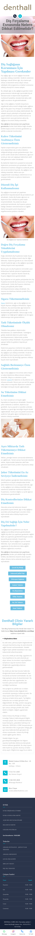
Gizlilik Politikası (10, 829)
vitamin (9, 380)
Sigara (3, 303)
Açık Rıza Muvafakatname (12, 820)
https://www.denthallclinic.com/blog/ (22, 631)
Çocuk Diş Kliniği (9, 859)
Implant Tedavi (8, 863)
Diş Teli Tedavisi (9, 868)
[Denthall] (17, 7)
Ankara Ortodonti (10, 854)
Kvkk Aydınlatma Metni (11, 815)
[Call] (15, 16)
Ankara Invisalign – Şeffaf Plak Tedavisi (15, 848)
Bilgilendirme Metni (10, 639)
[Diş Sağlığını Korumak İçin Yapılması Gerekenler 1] (17, 46)
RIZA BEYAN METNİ (9, 825)
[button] (17, 639)
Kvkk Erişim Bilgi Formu (12, 810)
